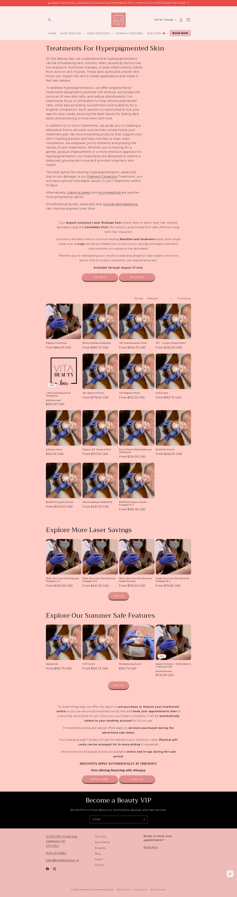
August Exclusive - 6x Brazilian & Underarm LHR (173, 665)
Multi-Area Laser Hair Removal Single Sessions (135, 580)
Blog (97, 853)
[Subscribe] (143, 819)
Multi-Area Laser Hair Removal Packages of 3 (62, 580)
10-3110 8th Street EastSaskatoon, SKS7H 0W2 (62, 841)
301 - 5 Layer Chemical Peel (170, 343)
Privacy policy (140, 889)
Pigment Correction (102, 176)
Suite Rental (102, 842)
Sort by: (139, 298)
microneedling (109, 192)
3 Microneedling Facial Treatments (58, 394)
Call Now (100, 277)
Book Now (137, 277)
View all (118, 595)
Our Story (100, 836)
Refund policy (123, 889)
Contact (99, 865)
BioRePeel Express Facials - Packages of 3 (133, 503)
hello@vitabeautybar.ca (62, 860)
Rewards (100, 847)
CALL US (137, 779)
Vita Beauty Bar (86, 889)
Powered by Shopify (104, 889)
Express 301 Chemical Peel (97, 449)
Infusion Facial (54, 449)
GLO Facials (162, 393)
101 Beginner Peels (129, 393)
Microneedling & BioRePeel (97, 502)
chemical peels (78, 192)
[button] (49, 19)
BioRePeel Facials (165, 449)
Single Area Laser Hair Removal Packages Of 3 (172, 580)
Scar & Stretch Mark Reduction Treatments (135, 451)
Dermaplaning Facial (130, 664)
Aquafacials (52, 664)
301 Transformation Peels (133, 343)
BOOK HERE (100, 779)
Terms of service (158, 889)
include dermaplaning (120, 204)
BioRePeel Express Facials (59, 502)
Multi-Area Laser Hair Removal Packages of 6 (99, 580)
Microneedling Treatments (97, 343)
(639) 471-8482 (56, 852)
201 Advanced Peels (93, 393)
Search (99, 859)
